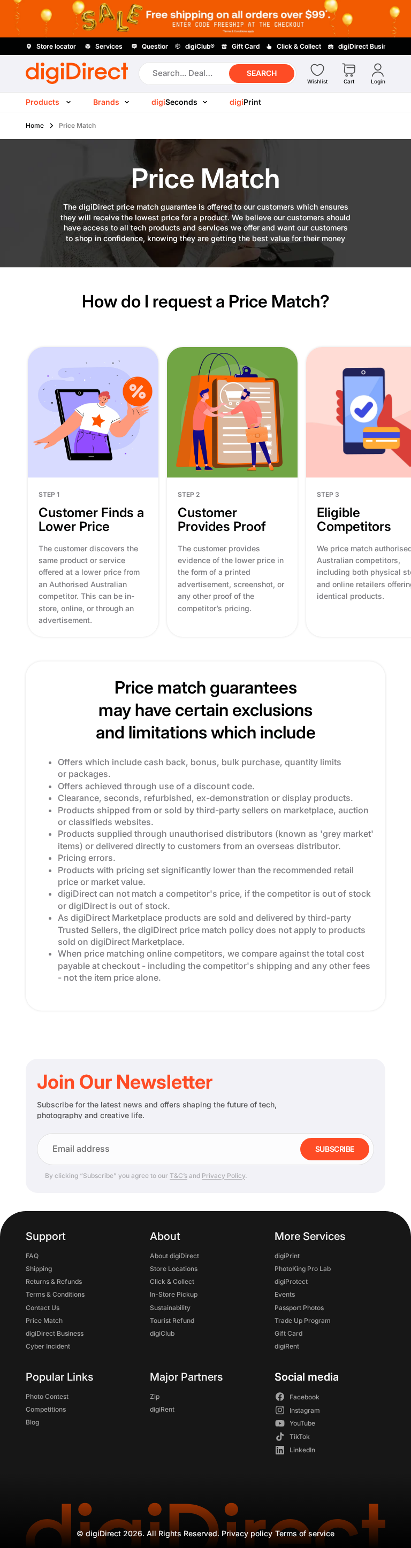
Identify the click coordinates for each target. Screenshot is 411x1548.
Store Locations (173, 1269)
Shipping (39, 1269)
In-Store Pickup (173, 1294)
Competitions (46, 1409)
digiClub (162, 1333)
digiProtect (291, 1281)
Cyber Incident (48, 1346)
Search (262, 73)
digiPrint (287, 1255)
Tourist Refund (172, 1320)
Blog (32, 1422)
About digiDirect (174, 1255)
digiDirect (103, 1533)
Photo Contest (47, 1396)
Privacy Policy (223, 1176)
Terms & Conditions (55, 1294)
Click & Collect (172, 1281)
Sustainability (170, 1307)
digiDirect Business (54, 1333)
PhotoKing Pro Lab (303, 1269)
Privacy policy (247, 1533)
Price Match (44, 1320)
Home (35, 125)
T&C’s (178, 1176)
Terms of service (304, 1533)
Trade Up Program (303, 1320)
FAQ (32, 1255)
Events (285, 1294)
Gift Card (288, 1333)
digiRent (287, 1346)
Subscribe (334, 1148)
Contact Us (42, 1307)
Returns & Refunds (54, 1281)
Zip (154, 1396)
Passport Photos (299, 1307)
